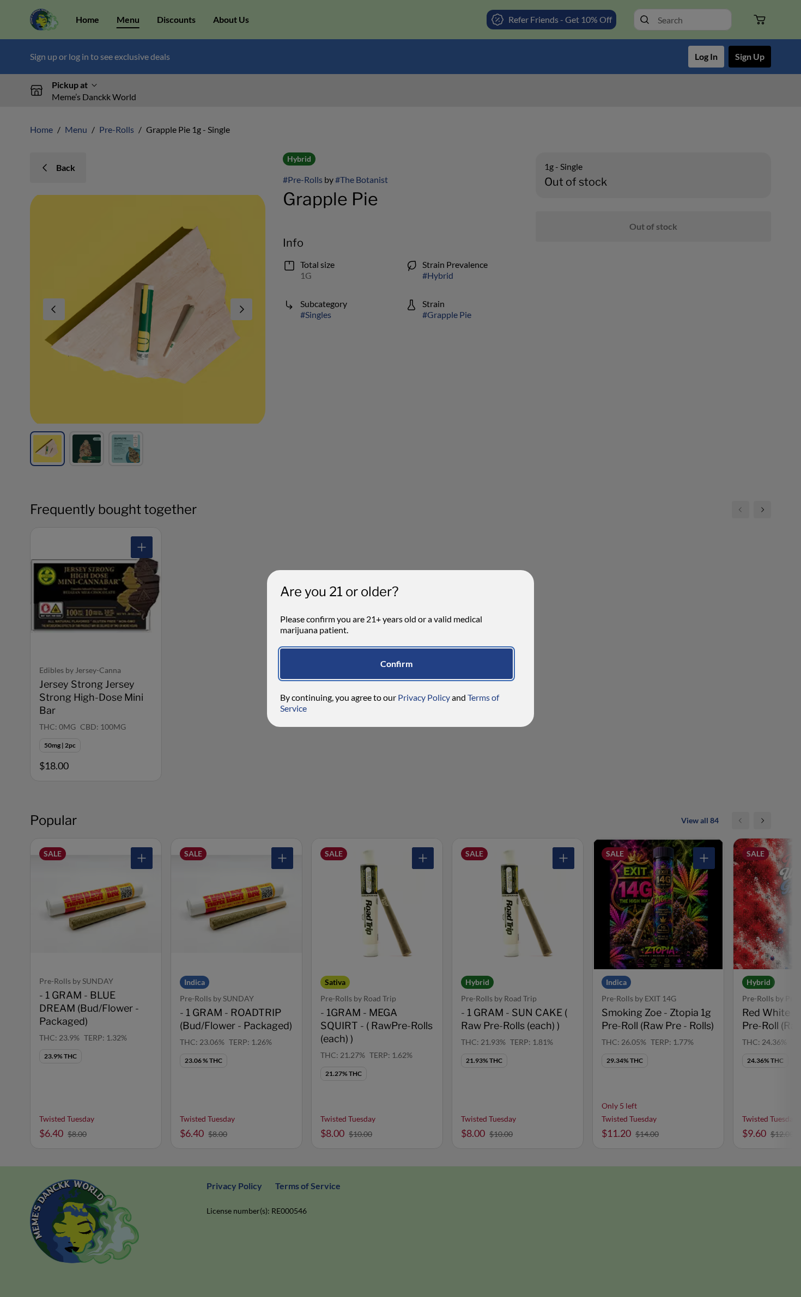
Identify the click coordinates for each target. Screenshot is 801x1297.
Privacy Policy (424, 697)
